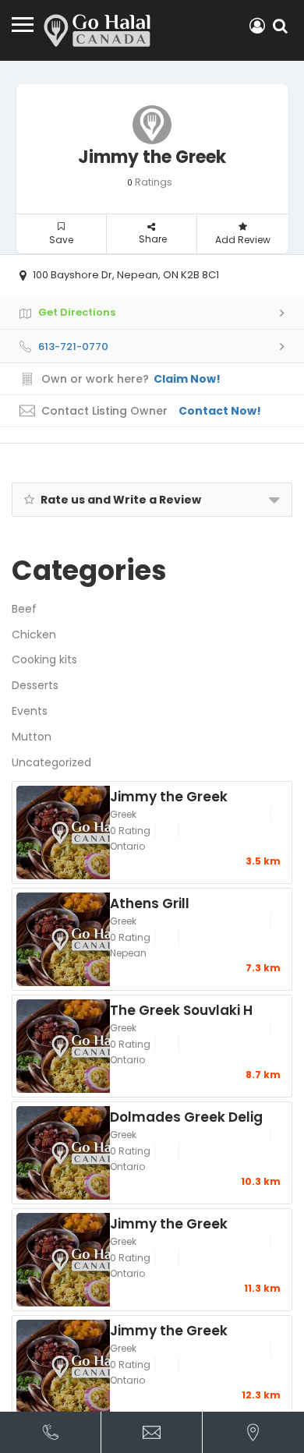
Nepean (128, 953)
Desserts (35, 685)
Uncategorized (51, 762)
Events (30, 711)
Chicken (34, 634)
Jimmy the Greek (169, 795)
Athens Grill (149, 902)
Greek (123, 814)
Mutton (31, 736)
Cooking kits (44, 659)
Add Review (242, 239)
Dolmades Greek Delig (186, 1116)
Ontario (127, 846)
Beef (24, 609)
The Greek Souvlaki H (181, 1009)
